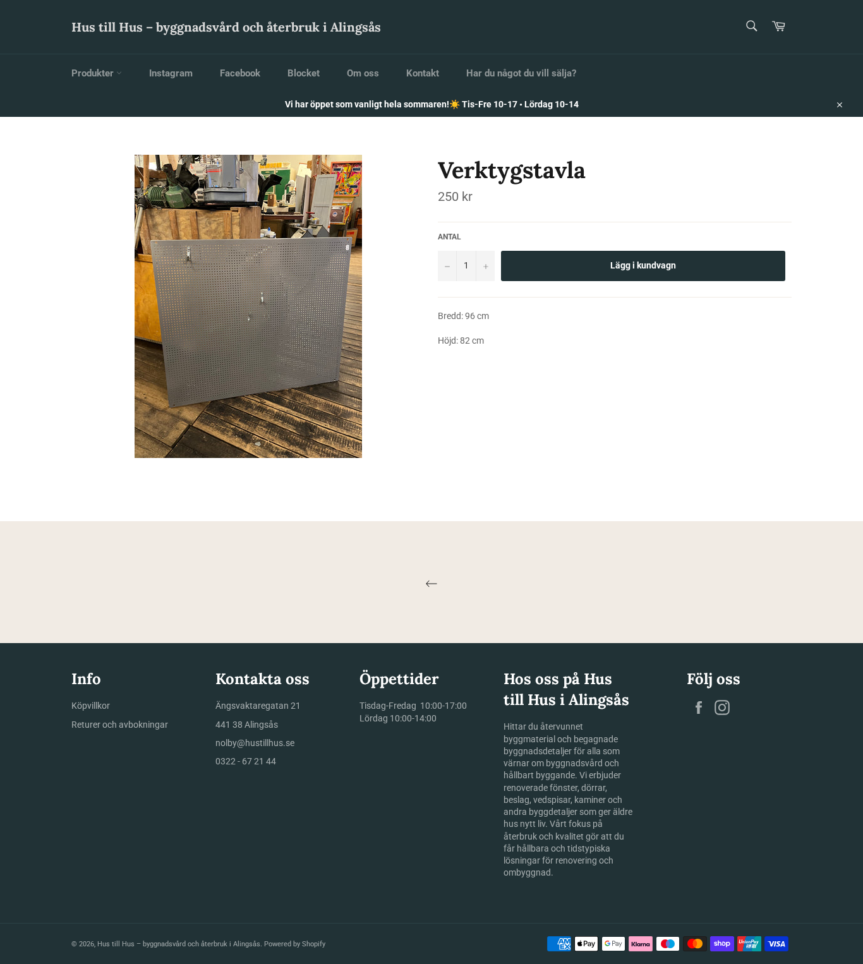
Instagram (171, 73)
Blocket (303, 73)
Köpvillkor (90, 706)
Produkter (93, 73)
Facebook (240, 73)
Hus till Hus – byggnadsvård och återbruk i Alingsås (226, 27)
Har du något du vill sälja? (521, 73)
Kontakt (422, 73)
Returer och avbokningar (119, 725)
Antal (449, 236)
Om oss (363, 73)
